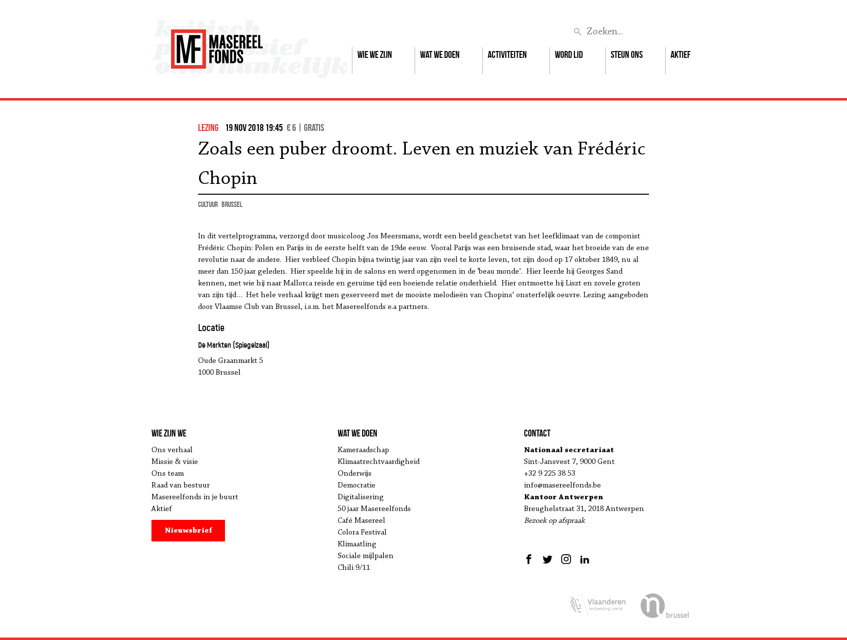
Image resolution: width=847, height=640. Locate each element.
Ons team (167, 474)
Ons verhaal (172, 450)
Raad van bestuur (180, 485)
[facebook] (530, 559)
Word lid (569, 54)
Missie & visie (174, 462)
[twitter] (547, 559)
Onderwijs (355, 474)
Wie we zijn (374, 54)
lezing (208, 127)
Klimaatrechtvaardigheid (379, 462)
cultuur (208, 204)
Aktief (681, 54)
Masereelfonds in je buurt (194, 497)
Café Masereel (361, 521)
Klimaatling (357, 544)
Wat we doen (440, 54)
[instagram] (566, 559)
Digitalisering (361, 497)
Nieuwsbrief (188, 531)
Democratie (356, 485)
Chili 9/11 (354, 568)
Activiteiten (507, 54)
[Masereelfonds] (217, 44)
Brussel (232, 204)
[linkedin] (584, 559)
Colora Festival (362, 533)
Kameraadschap (363, 450)
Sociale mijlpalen (366, 556)
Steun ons (627, 54)
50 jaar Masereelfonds (374, 509)
